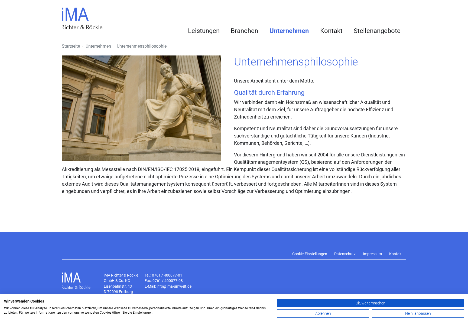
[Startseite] (84, 18)
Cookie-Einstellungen (309, 254)
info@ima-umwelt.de (174, 286)
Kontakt (331, 31)
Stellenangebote (377, 31)
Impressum (372, 254)
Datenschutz (345, 254)
